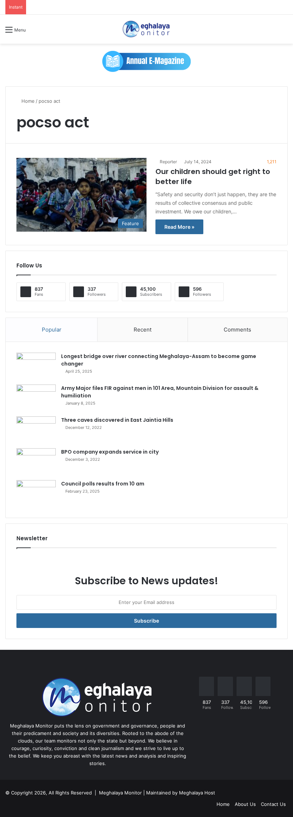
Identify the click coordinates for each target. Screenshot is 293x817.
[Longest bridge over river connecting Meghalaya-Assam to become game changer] (36, 366)
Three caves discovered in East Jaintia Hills (117, 420)
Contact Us (273, 804)
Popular (51, 329)
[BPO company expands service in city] (36, 461)
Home (27, 101)
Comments (237, 329)
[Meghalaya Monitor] (146, 29)
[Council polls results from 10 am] (36, 493)
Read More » (179, 227)
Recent (143, 329)
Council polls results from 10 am (102, 483)
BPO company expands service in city (110, 451)
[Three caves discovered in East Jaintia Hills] (36, 429)
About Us (245, 804)
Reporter (168, 161)
